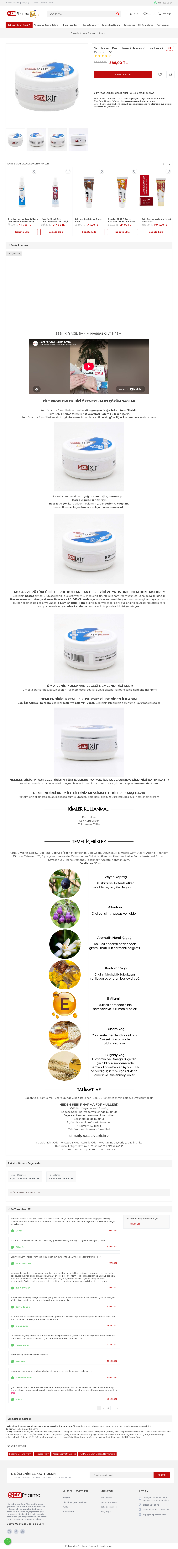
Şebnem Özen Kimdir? (19, 25)
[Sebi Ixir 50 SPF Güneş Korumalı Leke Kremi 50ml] (55, 192)
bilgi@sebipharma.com (154, 1514)
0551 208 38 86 (108, 1149)
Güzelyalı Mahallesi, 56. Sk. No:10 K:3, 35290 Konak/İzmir (156, 1498)
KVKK (65, 1507)
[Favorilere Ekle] (160, 74)
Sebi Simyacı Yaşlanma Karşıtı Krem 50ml (90, 220)
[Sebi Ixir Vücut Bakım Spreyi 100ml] (122, 192)
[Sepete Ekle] (123, 74)
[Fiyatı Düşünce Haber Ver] (170, 75)
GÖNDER (161, 1475)
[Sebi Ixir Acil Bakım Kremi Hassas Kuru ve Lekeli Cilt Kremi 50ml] (47, 85)
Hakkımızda (106, 1497)
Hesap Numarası (109, 1502)
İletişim (66, 1497)
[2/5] (97, 55)
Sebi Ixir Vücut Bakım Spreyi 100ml (122, 220)
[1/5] (95, 55)
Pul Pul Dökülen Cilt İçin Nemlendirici (97, 1454)
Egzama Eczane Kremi (20, 1454)
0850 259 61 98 (98, 1146)
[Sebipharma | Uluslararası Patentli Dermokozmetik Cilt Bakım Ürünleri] (23, 18)
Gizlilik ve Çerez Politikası (75, 1502)
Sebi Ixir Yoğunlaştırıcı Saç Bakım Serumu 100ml (155, 220)
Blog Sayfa (106, 1511)
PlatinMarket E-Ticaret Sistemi (80, 1546)
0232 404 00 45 (115, 1146)
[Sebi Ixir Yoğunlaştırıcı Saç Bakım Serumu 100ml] (155, 192)
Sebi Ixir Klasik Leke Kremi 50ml (21, 220)
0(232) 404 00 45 (151, 1505)
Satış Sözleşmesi (109, 1507)
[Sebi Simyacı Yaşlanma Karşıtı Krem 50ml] (89, 192)
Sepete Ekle (22, 232)
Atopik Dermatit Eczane (64, 1454)
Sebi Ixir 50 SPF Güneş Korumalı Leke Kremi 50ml (54, 220)
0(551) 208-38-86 (165, 3)
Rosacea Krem (42, 1454)
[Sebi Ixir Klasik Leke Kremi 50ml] (22, 192)
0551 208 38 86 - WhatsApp (156, 1510)
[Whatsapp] (7, 1541)
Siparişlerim (69, 1511)
